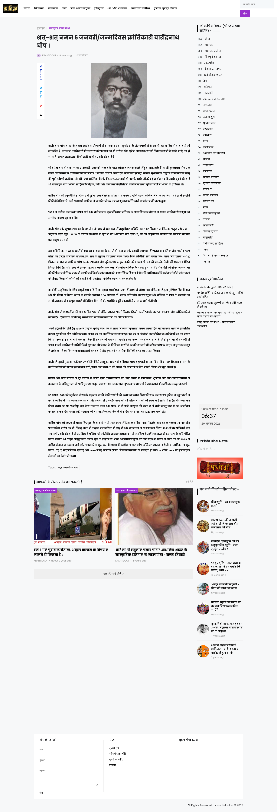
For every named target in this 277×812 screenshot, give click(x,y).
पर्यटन (204, 219)
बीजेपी (204, 159)
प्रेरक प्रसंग (206, 111)
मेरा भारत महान (80, 8)
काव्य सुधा (206, 117)
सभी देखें (189, 481)
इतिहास (99, 8)
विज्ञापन (39, 8)
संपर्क (27, 8)
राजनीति (205, 93)
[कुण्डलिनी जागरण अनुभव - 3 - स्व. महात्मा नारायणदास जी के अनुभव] (203, 630)
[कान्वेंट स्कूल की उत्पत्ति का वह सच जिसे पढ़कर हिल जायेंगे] (203, 608)
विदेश (203, 141)
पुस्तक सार (206, 123)
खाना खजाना (208, 195)
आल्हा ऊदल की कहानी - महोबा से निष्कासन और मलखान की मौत (225, 523)
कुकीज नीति (116, 759)
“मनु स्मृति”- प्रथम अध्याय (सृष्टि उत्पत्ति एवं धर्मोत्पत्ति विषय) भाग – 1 (226, 566)
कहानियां (205, 165)
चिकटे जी (206, 201)
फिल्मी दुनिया (208, 231)
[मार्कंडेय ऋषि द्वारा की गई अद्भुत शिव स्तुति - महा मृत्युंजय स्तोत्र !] (203, 547)
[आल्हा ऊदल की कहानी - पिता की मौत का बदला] (203, 589)
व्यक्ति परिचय (208, 177)
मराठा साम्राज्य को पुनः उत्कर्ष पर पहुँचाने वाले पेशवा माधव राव (220, 314)
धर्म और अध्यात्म (117, 8)
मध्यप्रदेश (206, 63)
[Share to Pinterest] (40, 106)
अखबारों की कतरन (211, 153)
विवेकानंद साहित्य (210, 243)
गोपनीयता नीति (117, 754)
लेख (64, 8)
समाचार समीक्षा (140, 8)
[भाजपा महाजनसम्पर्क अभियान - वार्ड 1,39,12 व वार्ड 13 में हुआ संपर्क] (203, 651)
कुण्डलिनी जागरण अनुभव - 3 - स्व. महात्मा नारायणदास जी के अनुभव (227, 627)
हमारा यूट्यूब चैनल (165, 8)
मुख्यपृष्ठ (41, 28)
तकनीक (205, 105)
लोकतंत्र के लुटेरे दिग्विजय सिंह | (215, 287)
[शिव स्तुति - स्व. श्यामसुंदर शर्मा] (203, 506)
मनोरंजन (205, 147)
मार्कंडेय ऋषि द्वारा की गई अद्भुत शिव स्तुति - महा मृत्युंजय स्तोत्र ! (225, 545)
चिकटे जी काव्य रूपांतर (213, 255)
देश (202, 81)
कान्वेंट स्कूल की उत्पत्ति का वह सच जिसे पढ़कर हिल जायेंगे (226, 606)
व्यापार (204, 261)
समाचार (205, 45)
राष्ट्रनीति (205, 129)
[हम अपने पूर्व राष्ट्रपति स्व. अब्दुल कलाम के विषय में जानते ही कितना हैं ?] (73, 516)
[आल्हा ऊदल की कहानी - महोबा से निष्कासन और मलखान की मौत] (203, 526)
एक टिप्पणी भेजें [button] (112, 574)
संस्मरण (53, 8)
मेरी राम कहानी (209, 213)
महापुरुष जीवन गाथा (59, 28)
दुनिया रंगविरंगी (209, 183)
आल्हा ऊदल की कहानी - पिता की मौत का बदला (225, 586)
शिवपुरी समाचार (210, 57)
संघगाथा (205, 135)
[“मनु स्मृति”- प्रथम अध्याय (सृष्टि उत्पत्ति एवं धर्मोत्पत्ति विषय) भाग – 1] (203, 569)
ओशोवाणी (205, 225)
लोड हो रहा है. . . (206, 449)
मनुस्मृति (205, 237)
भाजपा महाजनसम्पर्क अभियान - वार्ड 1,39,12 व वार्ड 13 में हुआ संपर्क (225, 649)
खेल (203, 207)
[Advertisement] (220, 365)
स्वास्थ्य (204, 189)
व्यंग (203, 249)
